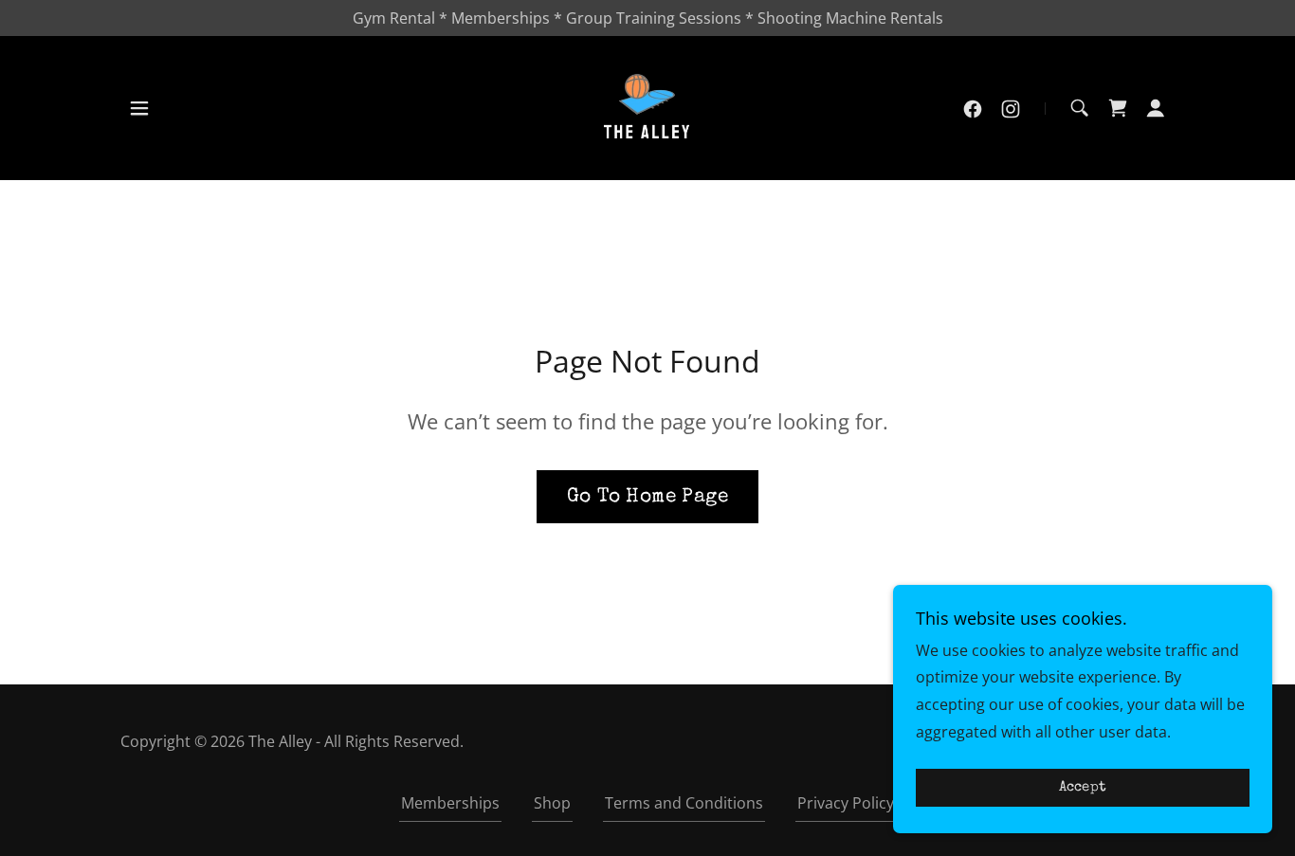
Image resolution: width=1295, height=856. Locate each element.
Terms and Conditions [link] (684, 802)
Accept (1083, 788)
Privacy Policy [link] (845, 802)
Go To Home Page (647, 497)
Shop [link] (552, 802)
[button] (139, 108)
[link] (648, 107)
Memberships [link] (450, 802)
